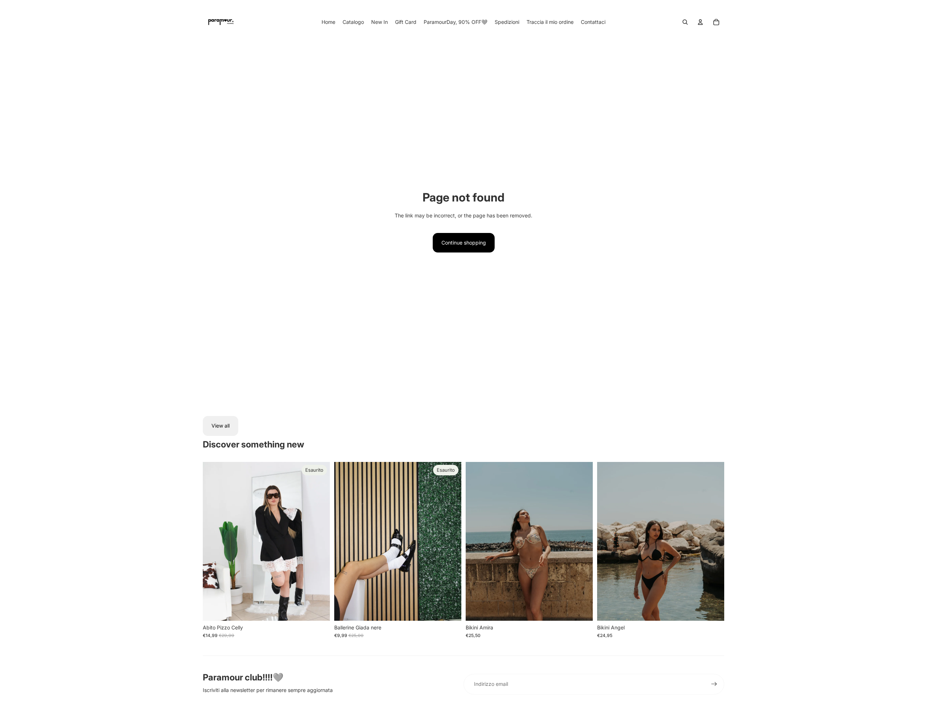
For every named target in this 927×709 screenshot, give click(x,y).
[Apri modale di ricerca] (685, 22)
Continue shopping (463, 242)
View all (220, 426)
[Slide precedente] (214, 541)
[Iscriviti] (714, 684)
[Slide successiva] (319, 541)
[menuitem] (328, 22)
